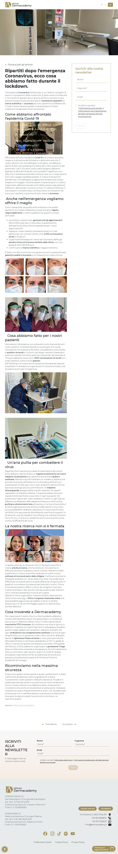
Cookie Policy (61, 842)
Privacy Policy (77, 842)
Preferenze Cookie (43, 842)
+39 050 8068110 (99, 818)
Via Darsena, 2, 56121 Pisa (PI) (93, 814)
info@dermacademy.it (96, 825)
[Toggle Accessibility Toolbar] (5, 849)
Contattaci (106, 808)
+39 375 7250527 (99, 821)
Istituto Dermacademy (23, 705)
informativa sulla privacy (91, 108)
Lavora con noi (87, 808)
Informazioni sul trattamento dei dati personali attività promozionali (92, 114)
